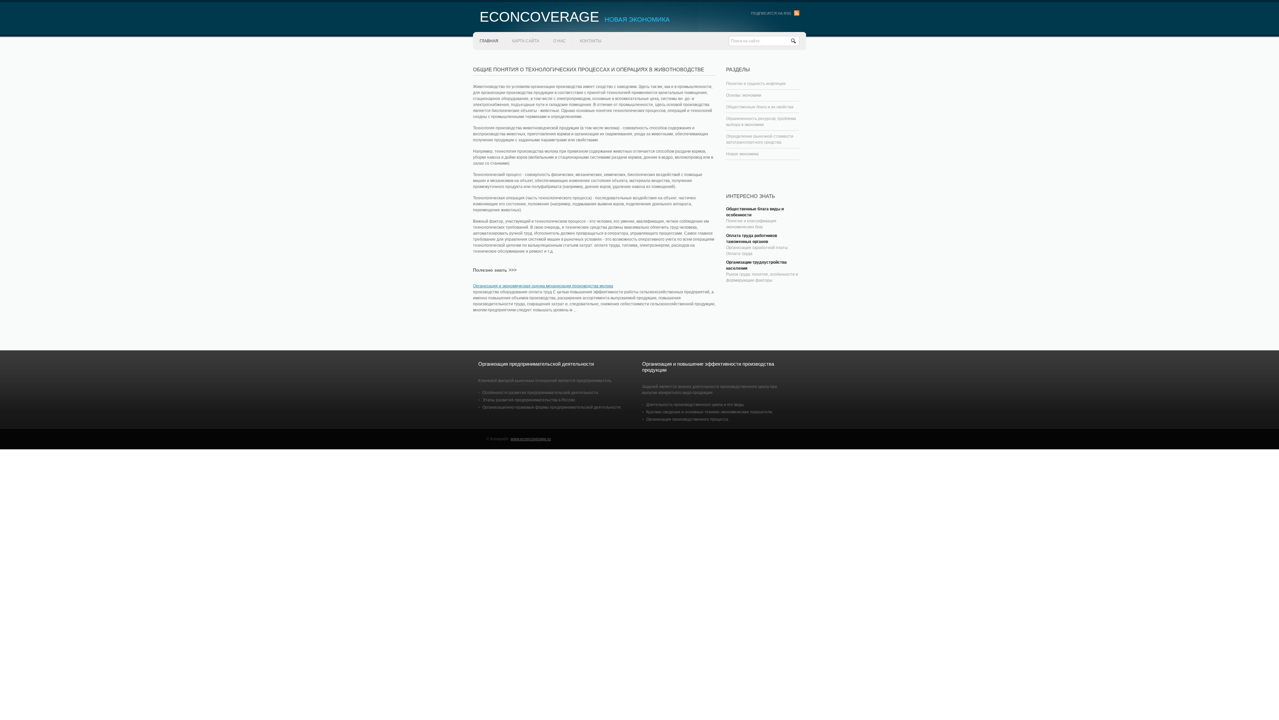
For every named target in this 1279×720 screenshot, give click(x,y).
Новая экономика (742, 154)
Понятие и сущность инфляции (756, 83)
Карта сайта (525, 41)
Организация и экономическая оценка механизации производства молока (543, 286)
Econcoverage (575, 17)
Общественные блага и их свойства (759, 107)
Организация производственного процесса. (687, 419)
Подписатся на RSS (771, 13)
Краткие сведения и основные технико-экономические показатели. (709, 412)
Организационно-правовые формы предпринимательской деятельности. (552, 407)
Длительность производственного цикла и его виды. (695, 404)
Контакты (591, 41)
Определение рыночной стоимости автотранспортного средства (759, 139)
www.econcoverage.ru (531, 439)
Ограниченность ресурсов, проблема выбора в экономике (761, 121)
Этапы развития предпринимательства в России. (529, 400)
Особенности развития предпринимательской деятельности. (540, 392)
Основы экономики (743, 95)
